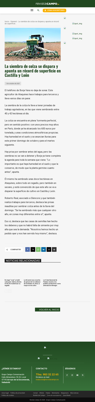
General (14, 21)
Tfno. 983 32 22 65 (47, 374)
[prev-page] (6, 290)
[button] (38, 10)
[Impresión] (54, 249)
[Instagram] (72, 375)
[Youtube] (77, 375)
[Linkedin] (43, 249)
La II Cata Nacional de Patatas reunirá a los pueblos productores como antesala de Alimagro (52, 282)
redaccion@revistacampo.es (47, 379)
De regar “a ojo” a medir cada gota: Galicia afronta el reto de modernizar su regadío (13, 282)
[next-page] (9, 290)
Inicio (7, 21)
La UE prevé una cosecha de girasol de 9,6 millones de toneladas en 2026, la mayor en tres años (32, 282)
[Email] (49, 249)
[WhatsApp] (38, 249)
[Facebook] (27, 249)
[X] (33, 249)
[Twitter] (83, 375)
